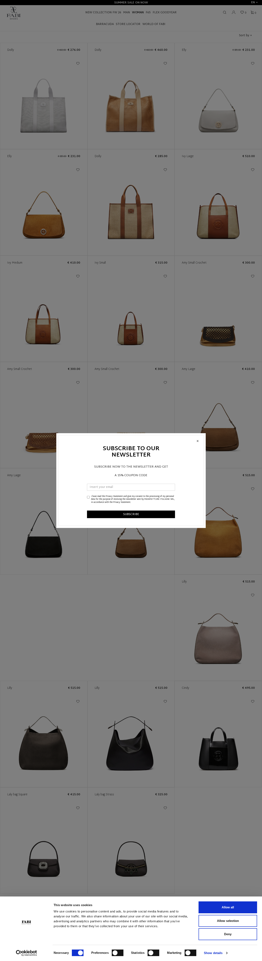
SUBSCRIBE (131, 514)
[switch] (117, 953)
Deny (228, 934)
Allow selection (228, 920)
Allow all (228, 907)
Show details (213, 953)
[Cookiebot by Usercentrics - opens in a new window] (26, 953)
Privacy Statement (114, 496)
